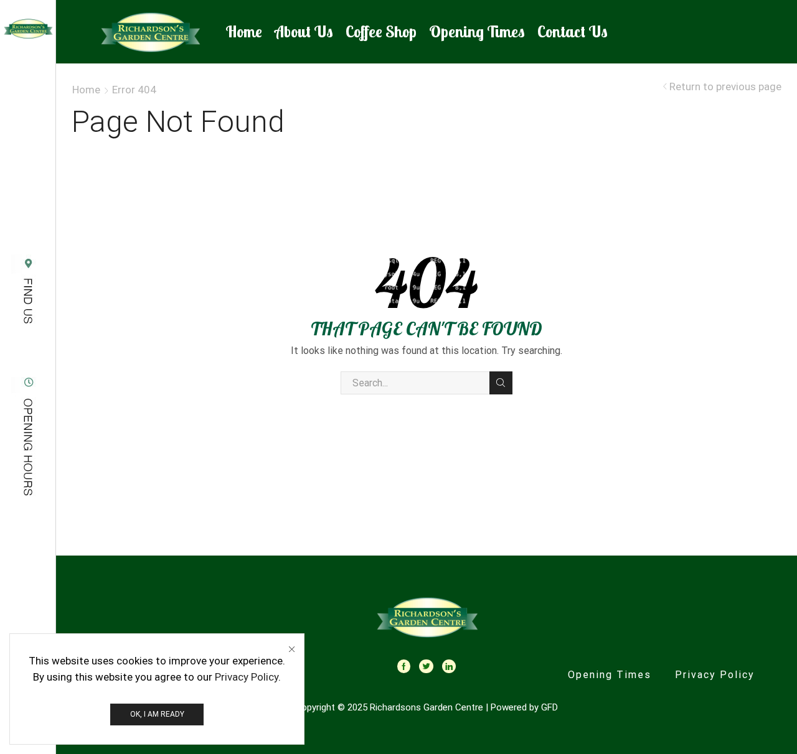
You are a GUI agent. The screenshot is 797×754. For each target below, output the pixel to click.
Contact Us (572, 31)
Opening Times (477, 31)
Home (243, 31)
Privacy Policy (715, 675)
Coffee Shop (381, 31)
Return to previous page (725, 86)
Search (500, 382)
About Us (304, 31)
